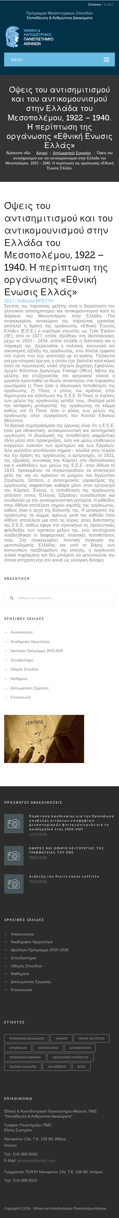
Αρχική (41, 153)
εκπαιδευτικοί (48, 1048)
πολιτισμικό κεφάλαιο (25, 1057)
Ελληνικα (94, 4)
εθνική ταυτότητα (91, 1038)
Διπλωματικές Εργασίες (72, 153)
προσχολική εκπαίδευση (70, 1057)
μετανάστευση (80, 1048)
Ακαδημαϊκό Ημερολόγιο (30, 642)
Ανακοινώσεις (22, 632)
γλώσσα (61, 1038)
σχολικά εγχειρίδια (22, 1067)
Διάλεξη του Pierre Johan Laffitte (64, 876)
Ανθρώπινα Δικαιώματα (26, 1038)
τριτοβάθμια (57, 1067)
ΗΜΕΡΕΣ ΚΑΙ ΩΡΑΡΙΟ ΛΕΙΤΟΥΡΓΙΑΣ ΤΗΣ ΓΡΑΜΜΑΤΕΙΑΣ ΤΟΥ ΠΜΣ (66, 850)
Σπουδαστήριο (22, 660)
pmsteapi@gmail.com (36, 1160)
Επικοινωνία (21, 697)
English (108, 4)
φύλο (81, 1067)
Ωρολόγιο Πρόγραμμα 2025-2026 (37, 651)
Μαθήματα (19, 679)
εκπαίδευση (18, 1048)
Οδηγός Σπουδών (25, 669)
